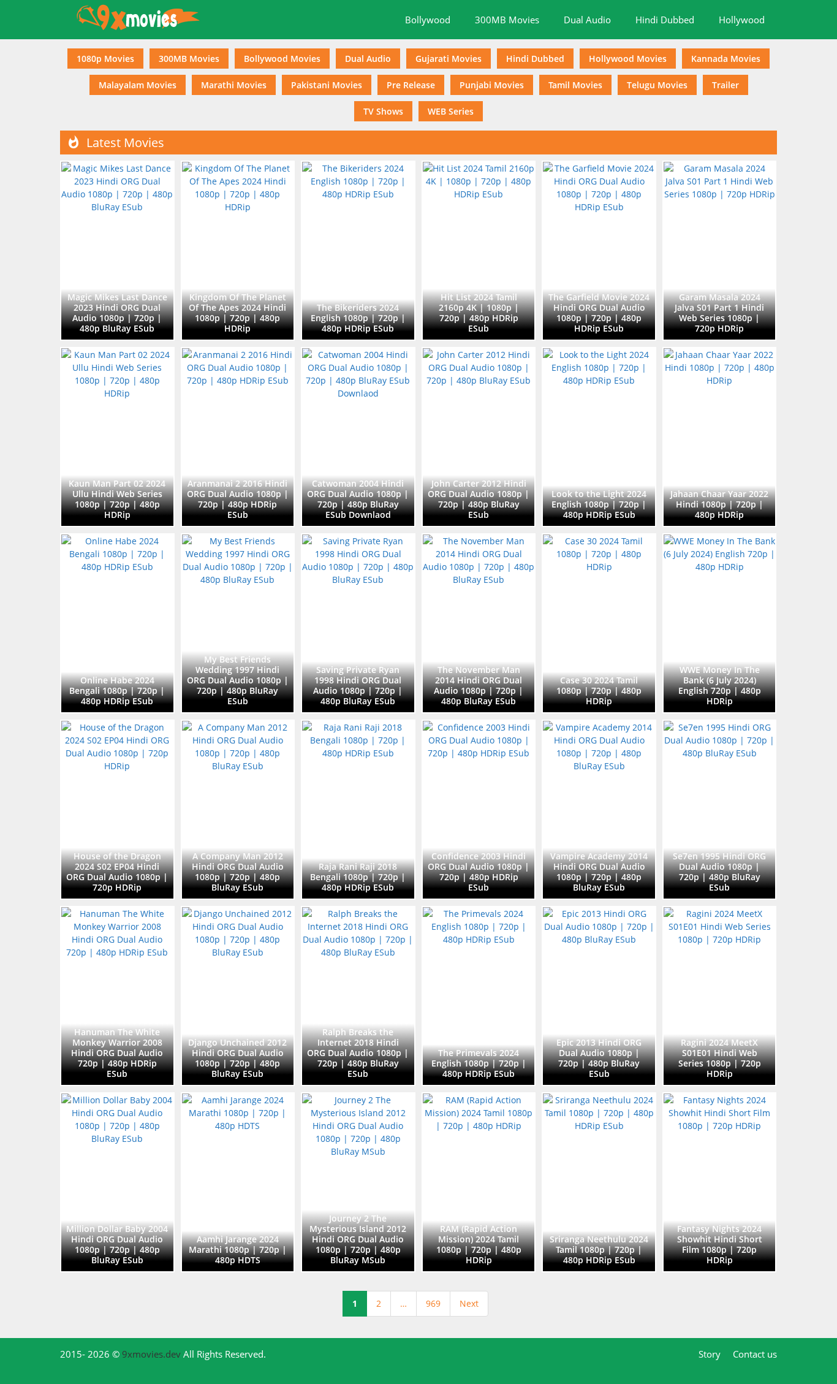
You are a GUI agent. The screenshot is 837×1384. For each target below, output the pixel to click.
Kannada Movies (725, 58)
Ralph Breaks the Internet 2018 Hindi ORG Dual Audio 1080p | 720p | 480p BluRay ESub (358, 1052)
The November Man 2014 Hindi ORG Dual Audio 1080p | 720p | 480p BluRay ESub (478, 685)
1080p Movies (105, 58)
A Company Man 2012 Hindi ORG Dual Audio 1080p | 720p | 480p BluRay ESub (238, 871)
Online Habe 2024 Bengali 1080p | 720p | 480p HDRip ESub (117, 690)
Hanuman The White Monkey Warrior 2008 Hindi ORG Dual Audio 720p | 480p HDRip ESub (117, 1052)
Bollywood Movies (282, 58)
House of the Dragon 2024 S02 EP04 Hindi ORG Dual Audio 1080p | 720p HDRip (117, 871)
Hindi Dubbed (664, 19)
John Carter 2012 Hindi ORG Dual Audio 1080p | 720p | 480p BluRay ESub (478, 498)
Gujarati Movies (448, 58)
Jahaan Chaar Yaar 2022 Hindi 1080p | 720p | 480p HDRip (719, 504)
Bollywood (427, 19)
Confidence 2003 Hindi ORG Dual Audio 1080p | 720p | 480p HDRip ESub (478, 871)
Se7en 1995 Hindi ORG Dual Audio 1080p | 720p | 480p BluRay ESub (719, 871)
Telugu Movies (657, 85)
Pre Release (411, 85)
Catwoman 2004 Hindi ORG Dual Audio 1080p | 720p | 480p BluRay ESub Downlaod (358, 498)
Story (710, 1354)
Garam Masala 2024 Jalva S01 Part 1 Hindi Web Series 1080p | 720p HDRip (719, 312)
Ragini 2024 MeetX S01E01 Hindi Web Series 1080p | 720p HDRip (719, 1057)
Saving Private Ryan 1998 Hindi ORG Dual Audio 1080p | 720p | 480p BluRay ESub (358, 685)
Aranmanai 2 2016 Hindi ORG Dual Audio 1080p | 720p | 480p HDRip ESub (238, 498)
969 (433, 1303)
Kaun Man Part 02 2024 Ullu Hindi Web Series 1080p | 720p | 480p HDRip (117, 498)
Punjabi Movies (492, 85)
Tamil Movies (575, 85)
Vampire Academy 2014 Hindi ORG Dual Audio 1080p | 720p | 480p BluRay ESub (599, 871)
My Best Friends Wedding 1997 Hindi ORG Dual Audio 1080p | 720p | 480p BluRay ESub (238, 680)
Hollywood (742, 19)
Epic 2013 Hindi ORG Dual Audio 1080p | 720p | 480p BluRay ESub (599, 1057)
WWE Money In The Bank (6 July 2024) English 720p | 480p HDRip (719, 685)
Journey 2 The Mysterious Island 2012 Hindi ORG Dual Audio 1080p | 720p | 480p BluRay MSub (357, 1239)
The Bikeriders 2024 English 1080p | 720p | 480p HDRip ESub (358, 318)
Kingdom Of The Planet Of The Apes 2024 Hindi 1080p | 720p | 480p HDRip (237, 312)
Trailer (725, 85)
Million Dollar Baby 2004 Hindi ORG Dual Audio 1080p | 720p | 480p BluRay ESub (117, 1244)
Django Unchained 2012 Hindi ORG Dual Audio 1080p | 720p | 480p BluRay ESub (237, 1057)
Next (469, 1303)
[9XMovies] (139, 18)
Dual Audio (587, 19)
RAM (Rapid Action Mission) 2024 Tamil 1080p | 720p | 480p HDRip (478, 1244)
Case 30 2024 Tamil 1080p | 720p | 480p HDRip (599, 690)
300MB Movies (507, 19)
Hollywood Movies (628, 58)
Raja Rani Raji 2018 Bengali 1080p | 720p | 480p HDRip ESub (358, 877)
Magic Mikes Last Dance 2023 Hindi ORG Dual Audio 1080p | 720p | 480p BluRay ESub (117, 312)
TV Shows (383, 111)
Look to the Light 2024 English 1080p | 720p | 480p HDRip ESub (598, 504)
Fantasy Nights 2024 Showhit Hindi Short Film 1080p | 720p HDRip (719, 1244)
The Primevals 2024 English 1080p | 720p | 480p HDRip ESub (478, 1063)
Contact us (755, 1354)
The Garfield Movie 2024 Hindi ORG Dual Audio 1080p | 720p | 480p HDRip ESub (599, 312)
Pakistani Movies (326, 85)
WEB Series (451, 111)
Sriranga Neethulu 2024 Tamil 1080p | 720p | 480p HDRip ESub (599, 1249)
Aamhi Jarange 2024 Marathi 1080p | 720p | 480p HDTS (238, 1249)
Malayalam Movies (137, 85)
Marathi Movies (234, 85)
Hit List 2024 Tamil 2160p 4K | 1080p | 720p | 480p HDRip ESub (479, 312)
